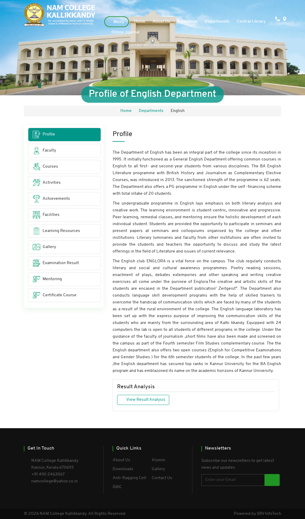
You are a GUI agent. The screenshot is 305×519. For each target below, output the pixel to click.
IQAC (117, 487)
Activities (52, 182)
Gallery (49, 247)
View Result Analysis (145, 400)
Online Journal (125, 32)
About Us (161, 21)
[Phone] (268, 32)
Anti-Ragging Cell (129, 478)
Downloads (123, 469)
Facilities (51, 215)
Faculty (49, 150)
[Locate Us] (277, 32)
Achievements (56, 199)
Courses (50, 166)
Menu (118, 22)
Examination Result (61, 263)
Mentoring (52, 279)
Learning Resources (61, 231)
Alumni (158, 460)
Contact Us (162, 478)
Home (139, 21)
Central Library (251, 21)
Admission (187, 21)
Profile (49, 134)
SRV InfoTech (269, 514)
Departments (217, 21)
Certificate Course (60, 295)
